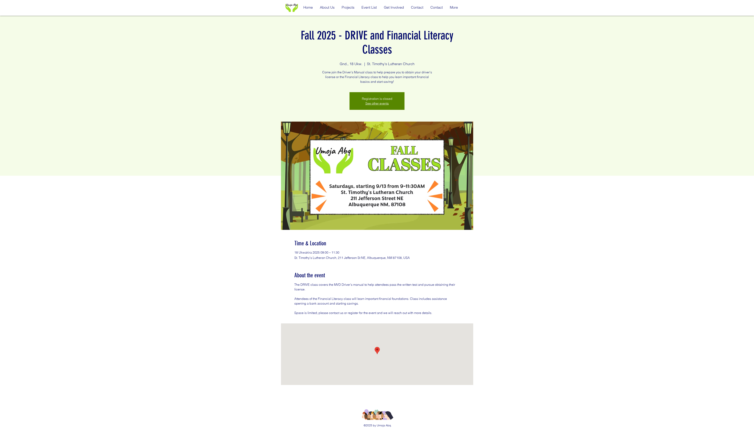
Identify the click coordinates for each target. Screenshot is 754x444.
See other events (377, 103)
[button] (327, 6)
